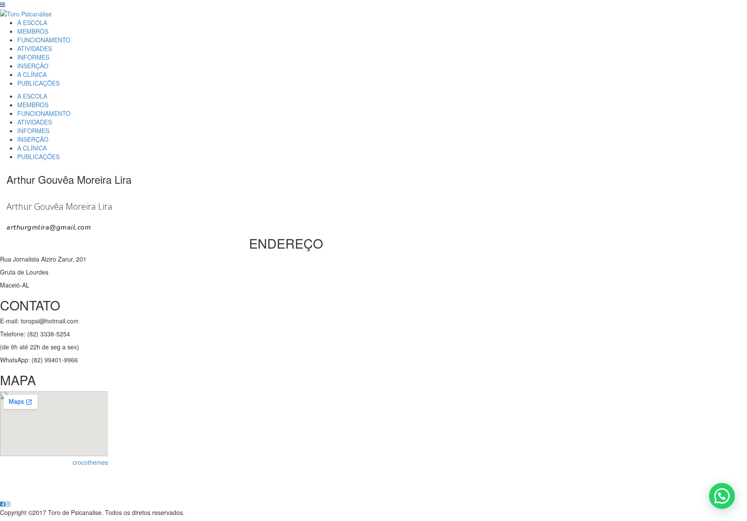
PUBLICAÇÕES (38, 83)
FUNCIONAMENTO (43, 39)
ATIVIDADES (34, 48)
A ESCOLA (32, 22)
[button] (722, 496)
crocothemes (90, 462)
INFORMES (33, 57)
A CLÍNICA (32, 74)
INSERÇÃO (32, 65)
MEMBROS (32, 31)
